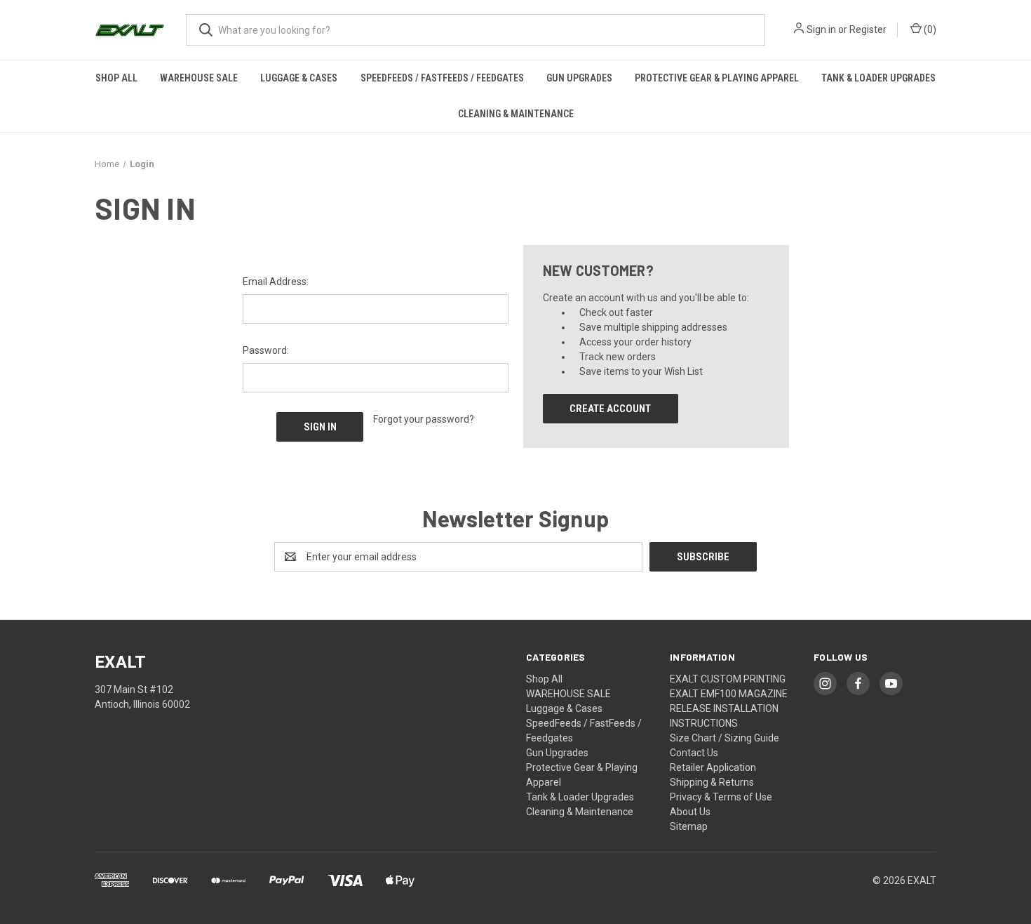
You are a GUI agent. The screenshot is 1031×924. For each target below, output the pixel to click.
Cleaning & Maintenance (516, 113)
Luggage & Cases (298, 78)
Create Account (610, 408)
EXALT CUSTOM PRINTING (728, 679)
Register (868, 29)
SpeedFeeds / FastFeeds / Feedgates (442, 78)
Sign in (821, 29)
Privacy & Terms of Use (721, 797)
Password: (266, 350)
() (929, 29)
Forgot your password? (423, 419)
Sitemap (689, 826)
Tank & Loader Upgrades (878, 78)
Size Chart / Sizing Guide (724, 738)
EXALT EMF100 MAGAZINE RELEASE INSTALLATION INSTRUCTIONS (729, 708)
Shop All (116, 78)
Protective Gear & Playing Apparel (717, 78)
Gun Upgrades (579, 78)
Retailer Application (713, 767)
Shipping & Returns (712, 782)
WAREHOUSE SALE (199, 78)
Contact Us (694, 752)
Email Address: (276, 281)
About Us (690, 811)
